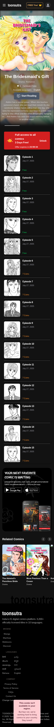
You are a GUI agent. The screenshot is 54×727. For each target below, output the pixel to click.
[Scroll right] (50, 539)
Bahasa (5, 673)
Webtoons (7, 642)
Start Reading (28, 96)
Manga (7, 634)
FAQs (10, 692)
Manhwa (7, 638)
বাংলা (15, 665)
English (17, 673)
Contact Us (11, 696)
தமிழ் (16, 657)
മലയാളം (6, 665)
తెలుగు (5, 661)
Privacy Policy (11, 684)
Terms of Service (10, 688)
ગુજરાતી (17, 669)
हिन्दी (4, 657)
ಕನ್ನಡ (16, 661)
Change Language (10, 700)
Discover (7, 646)
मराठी (4, 669)
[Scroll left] (43, 539)
